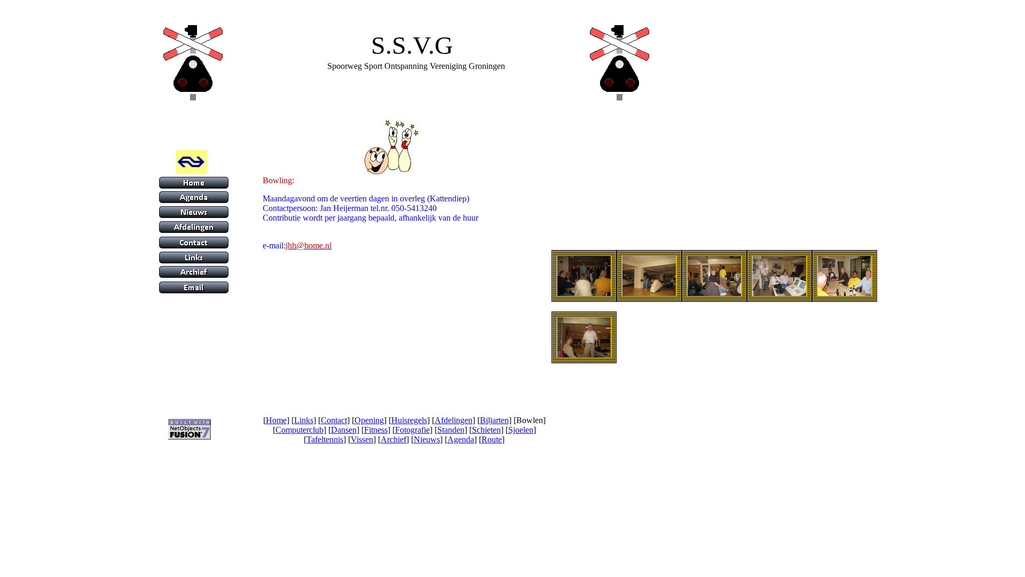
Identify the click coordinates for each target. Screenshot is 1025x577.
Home (276, 420)
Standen (450, 429)
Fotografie (412, 429)
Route (492, 439)
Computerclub (299, 429)
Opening (369, 420)
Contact (334, 420)
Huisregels (409, 420)
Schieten (486, 429)
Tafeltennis (324, 439)
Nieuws (427, 439)
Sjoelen (520, 429)
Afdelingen (453, 420)
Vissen (362, 439)
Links (303, 420)
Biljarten (494, 420)
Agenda (460, 439)
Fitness (376, 429)
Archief (393, 439)
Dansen (344, 429)
